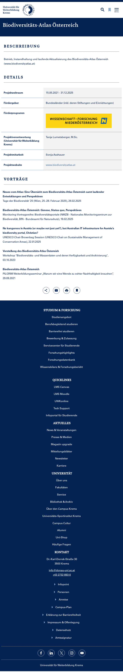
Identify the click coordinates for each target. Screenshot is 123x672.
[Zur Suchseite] (102, 10)
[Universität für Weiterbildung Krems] (20, 9)
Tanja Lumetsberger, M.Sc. (62, 137)
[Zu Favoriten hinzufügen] (77, 290)
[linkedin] (51, 653)
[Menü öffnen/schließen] (116, 10)
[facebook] (41, 653)
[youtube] (82, 653)
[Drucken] (66, 290)
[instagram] (71, 653)
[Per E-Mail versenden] (56, 290)
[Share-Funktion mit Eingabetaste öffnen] (46, 290)
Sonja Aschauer (55, 154)
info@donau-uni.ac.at (62, 570)
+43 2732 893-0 (62, 574)
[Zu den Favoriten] (109, 10)
